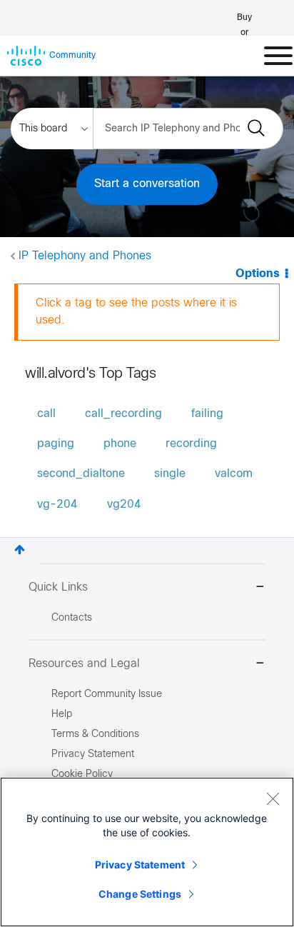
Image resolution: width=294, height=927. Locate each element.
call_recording (123, 414)
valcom (234, 473)
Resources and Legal (84, 663)
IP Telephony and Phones (85, 256)
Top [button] (19, 549)
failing (207, 414)
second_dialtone (81, 473)
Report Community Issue (106, 694)
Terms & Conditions (95, 734)
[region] (147, 852)
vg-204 (57, 504)
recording (191, 444)
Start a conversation (147, 184)
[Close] (272, 798)
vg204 (124, 504)
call (46, 414)
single (170, 473)
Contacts (71, 618)
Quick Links (58, 587)
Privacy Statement (140, 864)
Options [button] (257, 274)
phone (119, 444)
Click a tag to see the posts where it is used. (136, 312)
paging (55, 444)
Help (61, 714)
